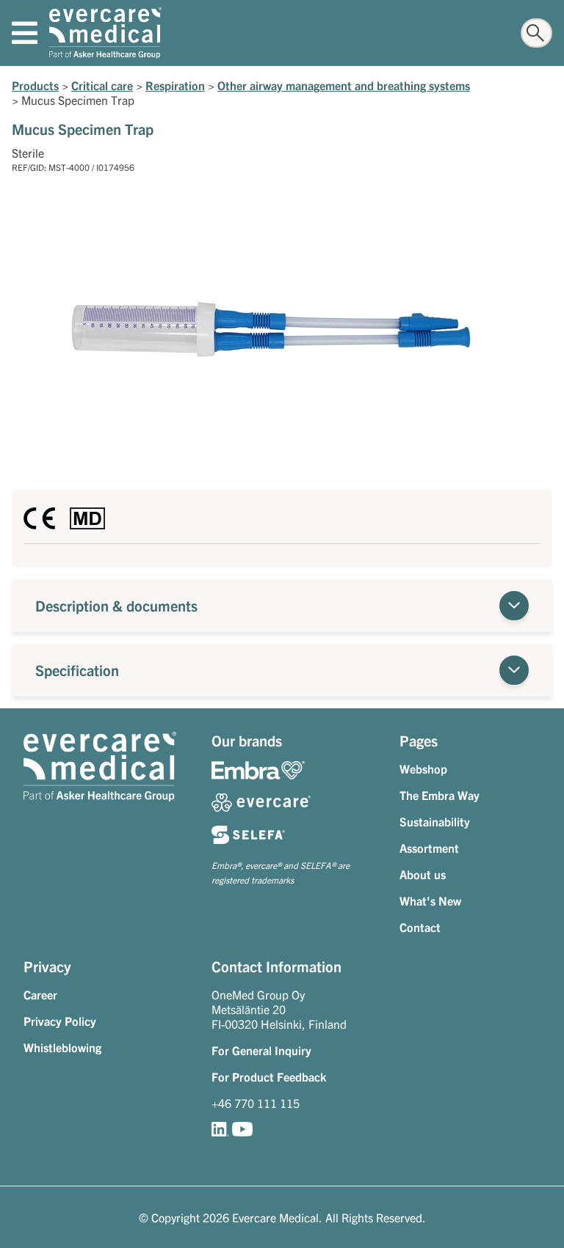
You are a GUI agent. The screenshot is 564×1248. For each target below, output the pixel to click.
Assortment (429, 847)
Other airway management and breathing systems (343, 85)
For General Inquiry (261, 1050)
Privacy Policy (60, 1020)
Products (35, 85)
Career (40, 994)
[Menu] (24, 33)
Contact (420, 927)
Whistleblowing (62, 1047)
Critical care (102, 85)
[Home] (105, 33)
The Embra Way (440, 795)
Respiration (175, 85)
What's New (430, 900)
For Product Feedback (269, 1076)
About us (423, 874)
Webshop (423, 768)
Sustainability (435, 821)
